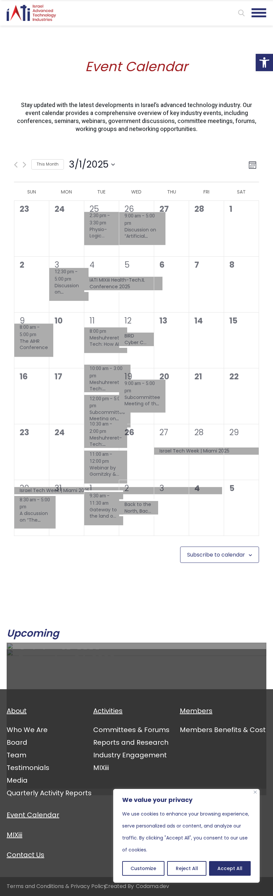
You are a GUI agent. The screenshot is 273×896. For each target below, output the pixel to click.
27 (163, 432)
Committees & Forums (131, 729)
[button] (264, 62)
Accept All (229, 868)
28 (199, 432)
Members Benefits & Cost (223, 729)
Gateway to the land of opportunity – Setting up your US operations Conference (104, 513)
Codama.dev (152, 886)
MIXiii (101, 767)
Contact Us (25, 854)
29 (234, 432)
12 (128, 320)
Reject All (187, 868)
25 (94, 208)
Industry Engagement (130, 755)
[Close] (255, 792)
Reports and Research (130, 742)
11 (92, 320)
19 (129, 376)
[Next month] (24, 165)
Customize (143, 868)
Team (16, 755)
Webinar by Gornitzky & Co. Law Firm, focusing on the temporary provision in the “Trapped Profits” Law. (105, 471)
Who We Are (27, 729)
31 (58, 488)
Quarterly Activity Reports (49, 793)
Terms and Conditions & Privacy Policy (57, 886)
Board (17, 742)
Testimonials (28, 767)
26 (129, 208)
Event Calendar (33, 815)
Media (17, 780)
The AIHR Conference (34, 344)
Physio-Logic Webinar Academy (101, 233)
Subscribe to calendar (216, 555)
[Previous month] (16, 165)
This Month (48, 164)
